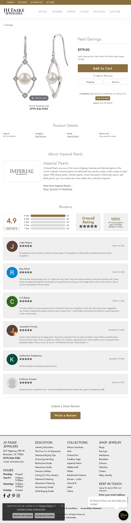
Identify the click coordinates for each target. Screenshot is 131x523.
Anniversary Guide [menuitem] (44, 487)
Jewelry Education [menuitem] (44, 447)
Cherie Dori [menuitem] (72, 455)
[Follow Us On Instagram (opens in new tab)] (18, 496)
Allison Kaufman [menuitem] (75, 447)
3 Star (26, 222)
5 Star (26, 215)
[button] (10, 2)
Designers (57, 11)
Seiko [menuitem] (69, 487)
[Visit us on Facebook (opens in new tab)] (4, 496)
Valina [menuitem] (70, 491)
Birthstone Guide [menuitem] (43, 463)
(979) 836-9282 (39, 108)
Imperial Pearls (73, 136)
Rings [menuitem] (101, 447)
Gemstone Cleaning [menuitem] (45, 483)
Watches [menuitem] (103, 467)
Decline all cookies (22, 515)
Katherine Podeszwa (30, 355)
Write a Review (65, 415)
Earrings (9, 25)
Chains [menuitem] (102, 471)
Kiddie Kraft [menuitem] (72, 467)
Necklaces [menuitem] (104, 455)
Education (99, 11)
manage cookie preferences (31, 509)
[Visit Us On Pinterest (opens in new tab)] (13, 496)
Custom (84, 11)
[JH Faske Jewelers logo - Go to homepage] (15, 11)
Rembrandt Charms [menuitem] (76, 475)
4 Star (26, 219)
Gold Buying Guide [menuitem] (44, 491)
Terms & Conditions (68, 508)
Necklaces (67, 189)
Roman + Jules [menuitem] (74, 479)
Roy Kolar (24, 268)
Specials (43, 11)
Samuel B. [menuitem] (72, 483)
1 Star (26, 228)
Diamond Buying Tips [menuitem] (45, 455)
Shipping (90, 82)
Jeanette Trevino (28, 326)
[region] (39, 66)
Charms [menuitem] (103, 463)
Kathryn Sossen (27, 379)
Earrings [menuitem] (103, 451)
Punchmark (71, 518)
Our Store (115, 11)
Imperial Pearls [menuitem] (74, 463)
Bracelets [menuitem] (103, 459)
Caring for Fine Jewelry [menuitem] (46, 475)
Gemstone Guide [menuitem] (43, 467)
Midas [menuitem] (70, 471)
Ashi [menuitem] (69, 451)
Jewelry (71, 11)
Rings (46, 189)
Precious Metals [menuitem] (43, 471)
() (68, 215)
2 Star (26, 225)
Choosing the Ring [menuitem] (44, 459)
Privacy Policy (46, 506)
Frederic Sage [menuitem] (74, 459)
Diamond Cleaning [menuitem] (44, 479)
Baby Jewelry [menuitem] (105, 475)
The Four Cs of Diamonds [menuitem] (48, 451)
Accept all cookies (45, 515)
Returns (115, 82)
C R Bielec (24, 297)
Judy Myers (25, 242)
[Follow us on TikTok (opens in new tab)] (9, 496)
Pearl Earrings (40, 136)
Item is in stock (103, 98)
